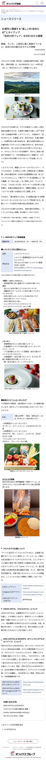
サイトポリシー (6, 747)
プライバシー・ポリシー (18, 747)
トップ (3, 9)
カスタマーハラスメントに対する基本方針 (22, 749)
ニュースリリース (13, 9)
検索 (36, 3)
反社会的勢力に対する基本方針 (33, 747)
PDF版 (6, 729)
